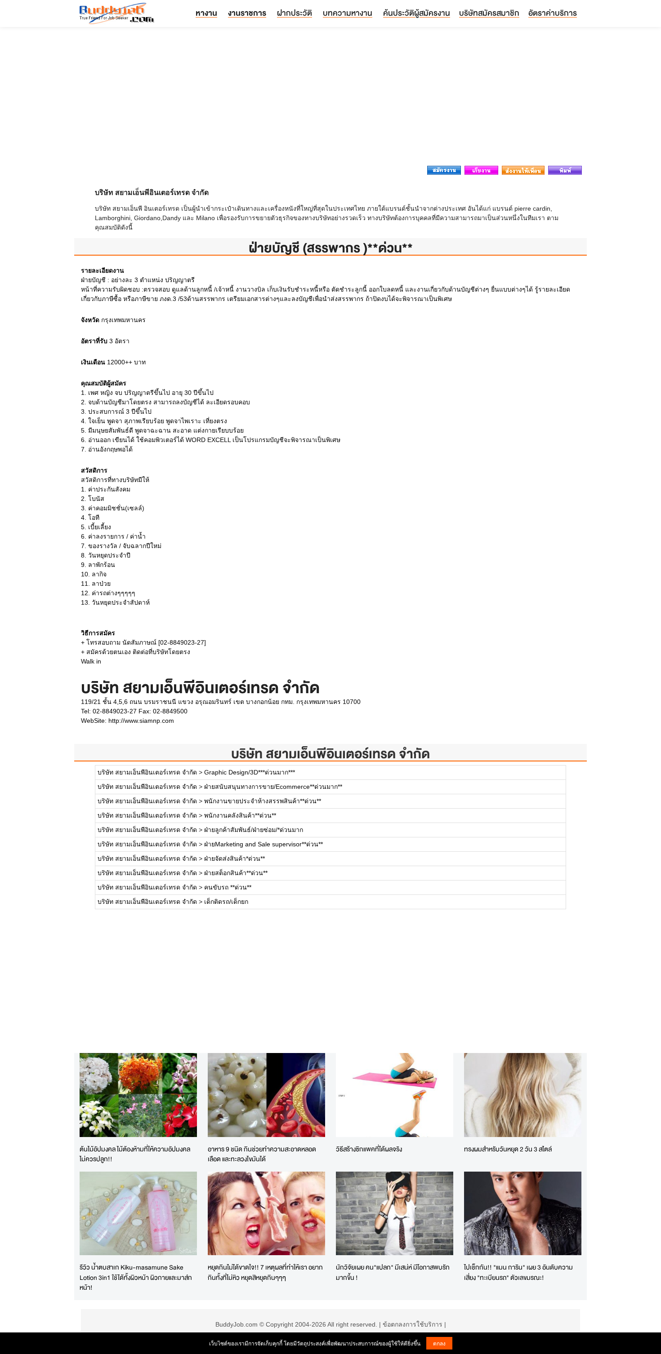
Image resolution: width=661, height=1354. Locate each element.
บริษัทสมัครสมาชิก (489, 13)
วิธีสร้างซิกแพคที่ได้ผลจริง (369, 1149)
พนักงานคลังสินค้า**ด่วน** (240, 815)
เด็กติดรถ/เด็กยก (226, 901)
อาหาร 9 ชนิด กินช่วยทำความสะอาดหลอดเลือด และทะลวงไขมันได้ (262, 1154)
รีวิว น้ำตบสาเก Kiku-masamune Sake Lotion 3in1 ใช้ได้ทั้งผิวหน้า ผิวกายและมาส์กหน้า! (136, 1277)
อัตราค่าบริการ (552, 13)
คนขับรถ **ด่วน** (227, 887)
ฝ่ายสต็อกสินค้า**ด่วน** (236, 872)
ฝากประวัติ (294, 13)
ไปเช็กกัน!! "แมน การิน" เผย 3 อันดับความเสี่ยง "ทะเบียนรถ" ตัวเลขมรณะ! (518, 1272)
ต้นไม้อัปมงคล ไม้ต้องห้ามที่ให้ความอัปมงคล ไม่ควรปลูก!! (135, 1154)
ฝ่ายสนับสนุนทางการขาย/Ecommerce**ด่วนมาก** (273, 786)
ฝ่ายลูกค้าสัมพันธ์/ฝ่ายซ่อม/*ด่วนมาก (253, 829)
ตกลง (439, 1343)
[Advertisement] (330, 99)
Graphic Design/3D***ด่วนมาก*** (249, 772)
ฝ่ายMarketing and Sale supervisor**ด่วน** (263, 844)
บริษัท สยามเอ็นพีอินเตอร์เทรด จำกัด (330, 753)
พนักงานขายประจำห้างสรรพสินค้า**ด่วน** (262, 801)
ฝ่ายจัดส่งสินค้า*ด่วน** (234, 858)
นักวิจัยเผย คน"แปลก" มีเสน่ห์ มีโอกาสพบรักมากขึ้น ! (393, 1272)
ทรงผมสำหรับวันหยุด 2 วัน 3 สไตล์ (508, 1149)
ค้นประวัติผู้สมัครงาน (416, 13)
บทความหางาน (347, 13)
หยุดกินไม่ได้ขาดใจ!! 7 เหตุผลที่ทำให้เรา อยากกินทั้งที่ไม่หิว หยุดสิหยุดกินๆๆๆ (265, 1272)
